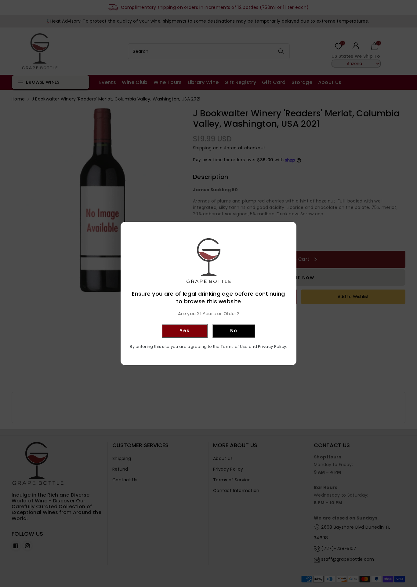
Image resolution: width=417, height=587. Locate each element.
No (234, 330)
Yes (184, 330)
